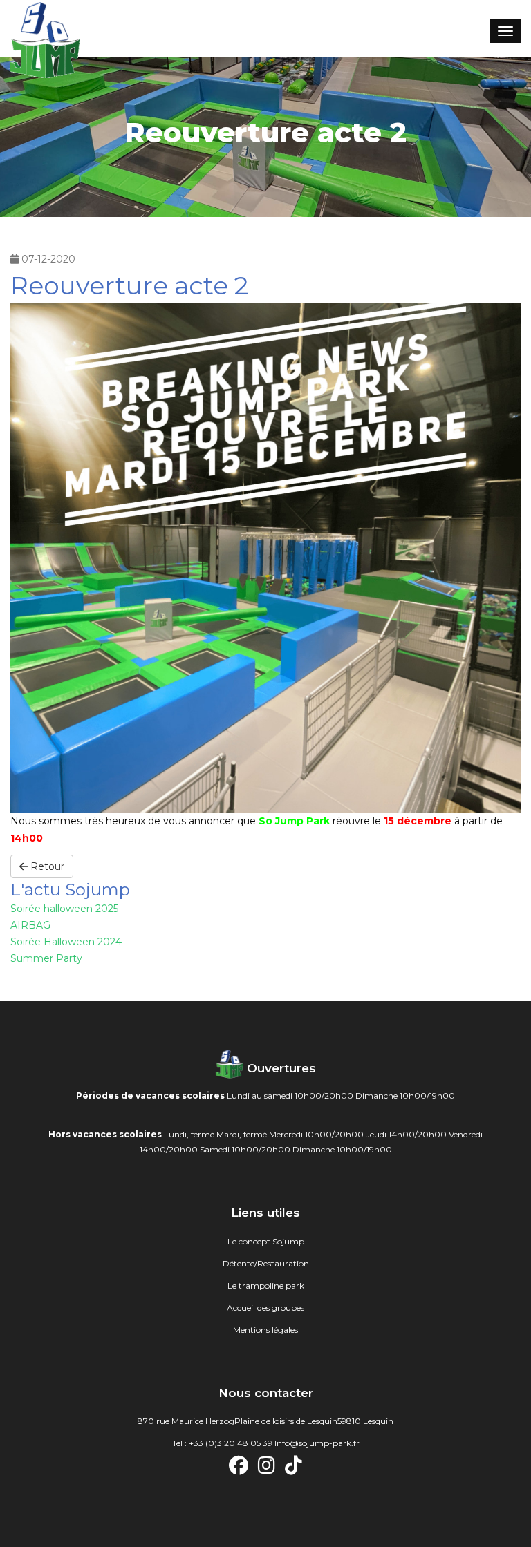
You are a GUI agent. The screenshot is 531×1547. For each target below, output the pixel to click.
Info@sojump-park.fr (317, 1443)
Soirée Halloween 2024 (66, 942)
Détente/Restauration (266, 1263)
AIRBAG (30, 925)
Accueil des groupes (265, 1307)
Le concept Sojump (265, 1241)
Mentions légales (265, 1330)
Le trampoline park (265, 1285)
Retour (46, 866)
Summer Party (46, 958)
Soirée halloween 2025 (64, 908)
